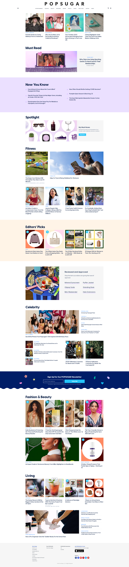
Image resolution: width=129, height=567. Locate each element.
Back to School (89, 498)
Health (69, 8)
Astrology (67, 32)
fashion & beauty (39, 397)
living (30, 476)
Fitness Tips (52, 176)
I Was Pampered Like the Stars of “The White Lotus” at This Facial (74, 431)
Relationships (48, 32)
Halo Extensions (89, 292)
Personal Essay (84, 311)
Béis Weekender (71, 292)
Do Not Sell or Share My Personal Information (38, 558)
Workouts (28, 176)
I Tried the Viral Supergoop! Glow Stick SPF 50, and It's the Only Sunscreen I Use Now (54, 431)
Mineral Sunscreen (72, 283)
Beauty (52, 8)
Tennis (46, 206)
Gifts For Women (89, 249)
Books (64, 8)
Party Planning (29, 334)
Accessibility (34, 549)
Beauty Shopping (85, 462)
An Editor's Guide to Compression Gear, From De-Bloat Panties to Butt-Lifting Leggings (35, 210)
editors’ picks (35, 227)
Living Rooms (84, 511)
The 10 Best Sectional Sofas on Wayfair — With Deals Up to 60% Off (73, 253)
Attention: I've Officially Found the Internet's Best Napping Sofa (89, 513)
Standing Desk (88, 287)
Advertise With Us (35, 551)
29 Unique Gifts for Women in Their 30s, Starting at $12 (94, 252)
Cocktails (28, 498)
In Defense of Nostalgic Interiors (72, 501)
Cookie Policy (34, 560)
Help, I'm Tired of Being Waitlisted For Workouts (64, 178)
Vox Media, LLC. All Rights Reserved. (66, 563)
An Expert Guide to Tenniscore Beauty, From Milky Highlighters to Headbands (49, 464)
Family (75, 8)
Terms (59, 384)
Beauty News (88, 32)
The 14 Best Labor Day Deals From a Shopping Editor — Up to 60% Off (54, 253)
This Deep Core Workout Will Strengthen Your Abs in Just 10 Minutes (35, 179)
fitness (31, 148)
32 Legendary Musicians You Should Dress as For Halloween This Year (46, 344)
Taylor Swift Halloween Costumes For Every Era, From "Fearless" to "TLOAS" (90, 332)
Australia (62, 549)
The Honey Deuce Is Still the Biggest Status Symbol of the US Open (34, 501)
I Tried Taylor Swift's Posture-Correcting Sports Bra (74, 209)
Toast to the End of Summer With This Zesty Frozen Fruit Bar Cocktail (53, 501)
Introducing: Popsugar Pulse (88, 313)
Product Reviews (30, 206)
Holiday (47, 249)
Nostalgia (67, 498)
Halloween (36, 341)
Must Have (81, 8)
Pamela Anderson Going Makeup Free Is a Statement (34, 35)
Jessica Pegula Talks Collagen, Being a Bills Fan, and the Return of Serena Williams (53, 210)
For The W (87, 206)
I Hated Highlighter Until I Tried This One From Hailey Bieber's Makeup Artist (93, 36)
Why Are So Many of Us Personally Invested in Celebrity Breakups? (52, 36)
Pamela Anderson (30, 32)
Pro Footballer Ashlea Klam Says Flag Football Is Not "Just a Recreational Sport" (94, 210)
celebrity (33, 307)
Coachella (83, 316)
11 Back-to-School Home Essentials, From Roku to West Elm (94, 501)
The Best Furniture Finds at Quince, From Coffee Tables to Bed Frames (91, 533)
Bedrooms (83, 524)
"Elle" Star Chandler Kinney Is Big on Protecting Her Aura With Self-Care (94, 431)
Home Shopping (68, 249)
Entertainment (39, 8)
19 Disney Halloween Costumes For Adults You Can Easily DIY (93, 363)
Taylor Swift (68, 206)
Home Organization (30, 534)
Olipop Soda (70, 287)
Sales (27, 249)
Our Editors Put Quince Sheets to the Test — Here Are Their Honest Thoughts (91, 520)
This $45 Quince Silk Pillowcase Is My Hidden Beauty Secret (90, 526)
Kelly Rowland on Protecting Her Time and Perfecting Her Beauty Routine (34, 431)
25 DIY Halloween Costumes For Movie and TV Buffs (74, 362)
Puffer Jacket (88, 283)
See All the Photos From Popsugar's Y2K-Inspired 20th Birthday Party (47, 336)
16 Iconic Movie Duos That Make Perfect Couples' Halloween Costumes (46, 361)
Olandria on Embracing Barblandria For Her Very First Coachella (91, 318)
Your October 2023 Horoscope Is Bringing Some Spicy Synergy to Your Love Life (74, 37)
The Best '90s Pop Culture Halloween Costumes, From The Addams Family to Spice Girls (48, 352)
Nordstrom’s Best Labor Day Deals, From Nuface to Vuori (34, 252)
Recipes (47, 498)
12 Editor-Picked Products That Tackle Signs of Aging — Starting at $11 (91, 465)
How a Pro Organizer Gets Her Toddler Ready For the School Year (46, 536)
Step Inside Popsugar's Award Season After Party (91, 325)
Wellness (58, 8)
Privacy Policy (64, 384)
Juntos (87, 8)
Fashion (47, 8)
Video (92, 8)
